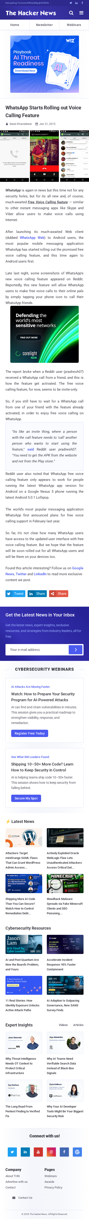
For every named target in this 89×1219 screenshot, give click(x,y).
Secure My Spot (26, 798)
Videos (63, 1025)
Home (14, 25)
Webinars (74, 25)
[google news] (77, 1152)
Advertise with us (16, 1181)
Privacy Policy (53, 1187)
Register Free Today (30, 733)
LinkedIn (40, 574)
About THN (12, 1176)
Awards (49, 1181)
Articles (78, 1025)
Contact (10, 1187)
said (30, 449)
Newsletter (44, 25)
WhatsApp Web (32, 238)
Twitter (21, 574)
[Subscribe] (75, 649)
